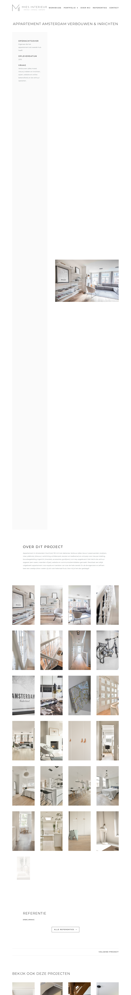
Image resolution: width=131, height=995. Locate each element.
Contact (114, 8)
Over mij (85, 8)
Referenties (100, 8)
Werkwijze (55, 8)
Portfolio (70, 8)
